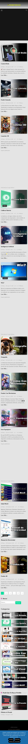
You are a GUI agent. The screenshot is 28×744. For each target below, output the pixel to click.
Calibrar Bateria (6, 210)
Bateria (4, 205)
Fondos (4, 95)
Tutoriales (5, 499)
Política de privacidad (14, 741)
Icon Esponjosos (6, 429)
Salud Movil (4, 504)
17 (18, 593)
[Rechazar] (26, 737)
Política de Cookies (14, 729)
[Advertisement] (14, 26)
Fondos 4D (4, 576)
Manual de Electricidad (8, 540)
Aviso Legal (14, 727)
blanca (3, 66)
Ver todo (24, 692)
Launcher (5, 131)
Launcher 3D (5, 136)
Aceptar (11, 739)
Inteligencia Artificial (7, 246)
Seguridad (5, 707)
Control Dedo (5, 63)
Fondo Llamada (5, 100)
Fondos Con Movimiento (8, 393)
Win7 (2, 283)
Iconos (4, 424)
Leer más (3, 75)
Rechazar (17, 739)
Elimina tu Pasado (6, 712)
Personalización (11, 388)
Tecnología (5, 59)
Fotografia (4, 357)
